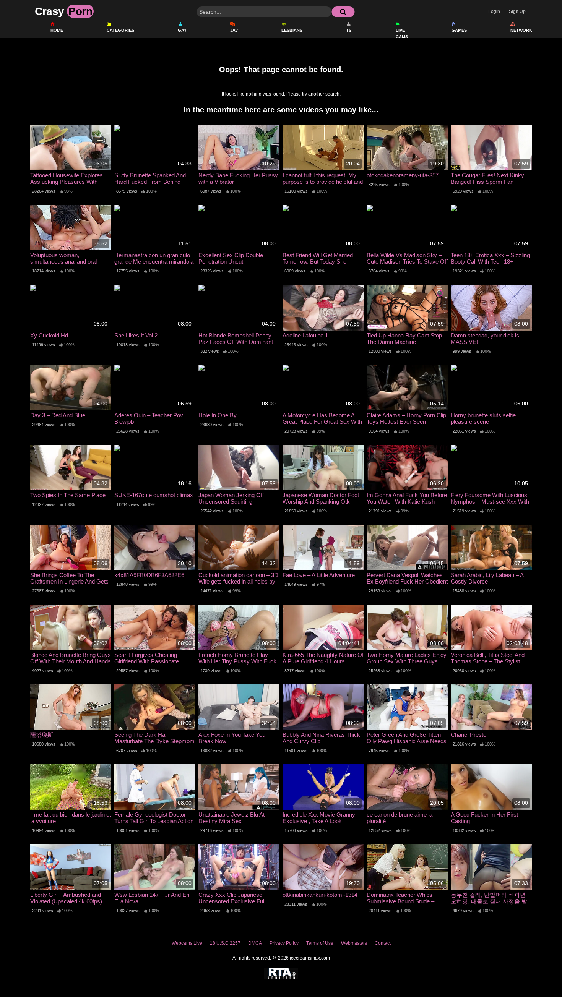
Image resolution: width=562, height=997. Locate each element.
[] (342, 11)
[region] (281, 963)
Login (494, 11)
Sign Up (517, 11)
